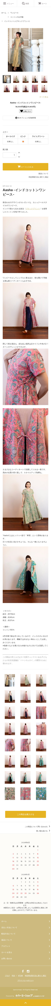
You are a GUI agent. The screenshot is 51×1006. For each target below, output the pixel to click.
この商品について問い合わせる (36, 827)
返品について (43, 173)
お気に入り (27, 111)
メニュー (10, 3)
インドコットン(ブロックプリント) (17, 21)
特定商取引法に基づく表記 (38, 177)
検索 (27, 3)
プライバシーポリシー (25, 980)
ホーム (3, 13)
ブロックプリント (33, 209)
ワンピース (14, 13)
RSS (13, 976)
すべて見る (43, 97)
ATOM (20, 976)
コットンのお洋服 (16, 17)
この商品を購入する (25, 814)
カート (44, 3)
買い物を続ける (42, 831)
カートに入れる (27, 167)
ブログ (7, 976)
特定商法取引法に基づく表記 (35, 976)
